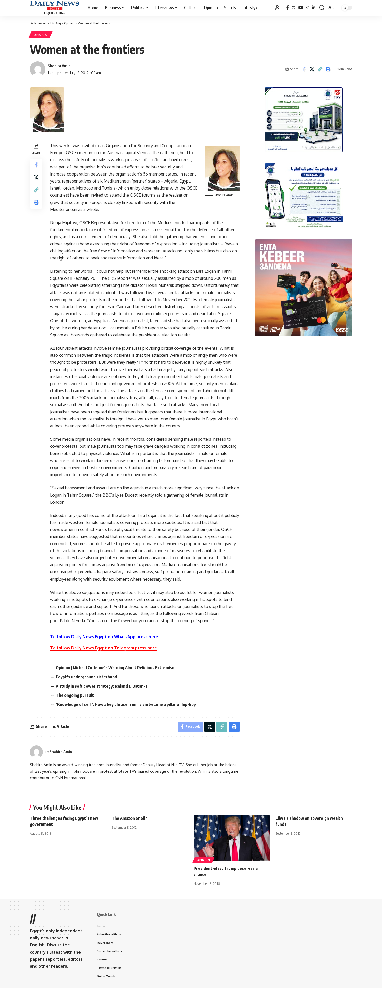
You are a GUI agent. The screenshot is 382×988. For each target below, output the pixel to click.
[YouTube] (300, 7)
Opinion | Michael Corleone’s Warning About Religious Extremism (115, 667)
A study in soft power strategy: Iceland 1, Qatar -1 (101, 686)
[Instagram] (307, 7)
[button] (277, 7)
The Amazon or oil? (129, 818)
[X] (293, 7)
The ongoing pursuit (75, 695)
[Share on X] (311, 69)
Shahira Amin (59, 65)
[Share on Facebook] (303, 69)
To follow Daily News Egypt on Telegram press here (103, 648)
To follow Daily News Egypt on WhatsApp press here (104, 636)
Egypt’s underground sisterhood (86, 676)
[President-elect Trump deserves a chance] (232, 838)
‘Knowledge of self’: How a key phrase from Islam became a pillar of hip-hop (126, 704)
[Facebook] (287, 7)
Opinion (41, 35)
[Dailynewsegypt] (54, 5)
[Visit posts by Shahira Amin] (36, 751)
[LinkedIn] (314, 7)
